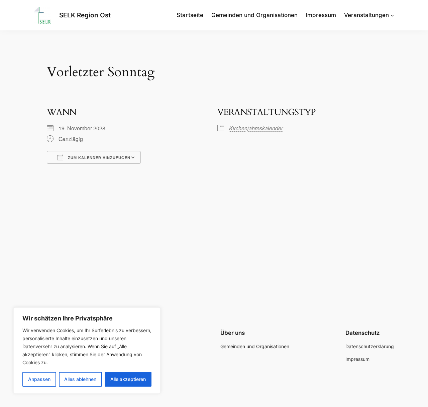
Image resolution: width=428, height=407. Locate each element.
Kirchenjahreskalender (256, 128)
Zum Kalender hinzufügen (98, 158)
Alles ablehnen (80, 379)
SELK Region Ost (85, 15)
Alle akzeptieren (128, 379)
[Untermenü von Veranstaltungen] (392, 15)
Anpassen (39, 379)
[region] (86, 350)
